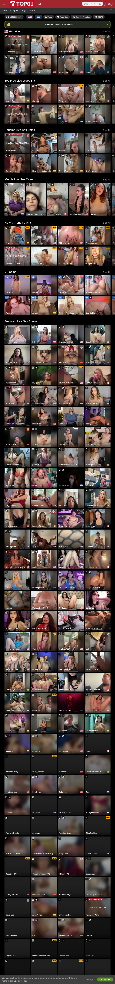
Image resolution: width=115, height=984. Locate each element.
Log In (108, 4)
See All (107, 31)
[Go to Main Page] (22, 4)
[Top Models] (39, 4)
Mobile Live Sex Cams (18, 179)
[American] (30, 17)
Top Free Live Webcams (20, 80)
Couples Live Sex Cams (19, 130)
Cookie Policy (20, 981)
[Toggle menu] (4, 4)
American (15, 31)
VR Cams (10, 272)
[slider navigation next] (109, 55)
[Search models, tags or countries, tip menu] (111, 11)
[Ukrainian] (38, 17)
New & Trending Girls (18, 222)
